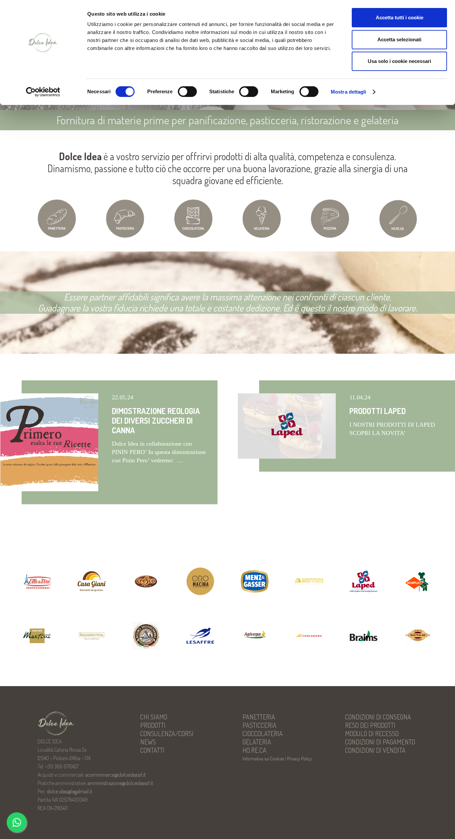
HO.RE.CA (254, 750)
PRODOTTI (153, 725)
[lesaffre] (200, 635)
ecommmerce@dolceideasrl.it (115, 774)
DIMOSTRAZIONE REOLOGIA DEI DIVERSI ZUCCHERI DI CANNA (156, 420)
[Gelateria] (261, 219)
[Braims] (363, 635)
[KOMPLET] (418, 581)
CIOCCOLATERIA (262, 733)
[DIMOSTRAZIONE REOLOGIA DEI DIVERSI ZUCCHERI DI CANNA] (49, 442)
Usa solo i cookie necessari (399, 61)
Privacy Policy (299, 758)
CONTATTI (152, 750)
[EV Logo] (37, 581)
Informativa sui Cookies (263, 758)
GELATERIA (256, 741)
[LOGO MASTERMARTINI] (37, 636)
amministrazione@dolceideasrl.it (120, 783)
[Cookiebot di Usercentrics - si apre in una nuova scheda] (43, 92)
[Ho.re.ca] (398, 219)
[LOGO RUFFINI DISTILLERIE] (309, 581)
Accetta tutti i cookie (399, 17)
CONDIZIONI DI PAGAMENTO (380, 741)
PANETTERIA (258, 716)
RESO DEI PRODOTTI (370, 725)
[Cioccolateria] (193, 219)
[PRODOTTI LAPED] (287, 426)
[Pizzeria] (330, 219)
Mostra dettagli (348, 92)
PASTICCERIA (259, 725)
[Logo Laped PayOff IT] (363, 581)
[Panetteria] (57, 219)
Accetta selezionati (399, 39)
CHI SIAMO (153, 716)
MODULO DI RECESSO (372, 733)
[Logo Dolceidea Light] (74, 723)
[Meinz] (254, 581)
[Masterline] (418, 636)
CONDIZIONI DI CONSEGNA (378, 716)
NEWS (148, 741)
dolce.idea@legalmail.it (69, 791)
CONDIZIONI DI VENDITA (375, 750)
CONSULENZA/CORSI (167, 733)
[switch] (187, 91)
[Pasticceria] (125, 219)
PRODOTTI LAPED (377, 411)
